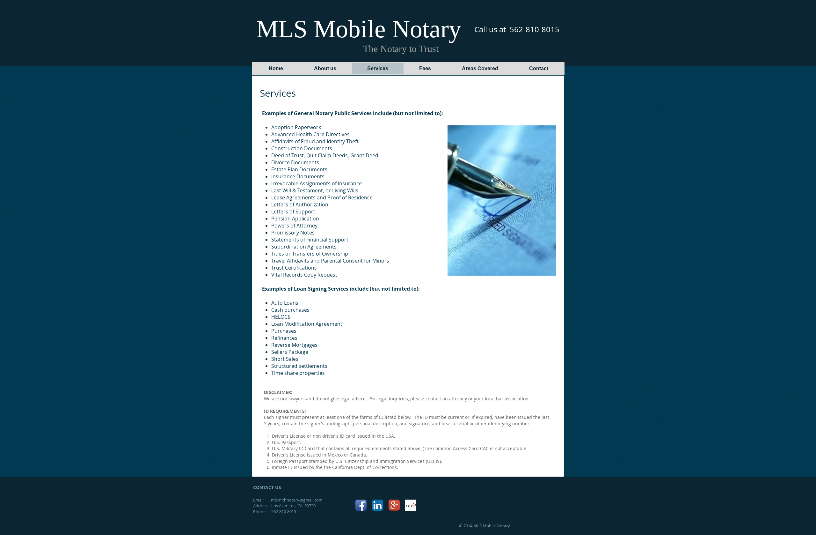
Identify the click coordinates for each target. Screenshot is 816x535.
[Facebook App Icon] (361, 505)
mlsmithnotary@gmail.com (297, 500)
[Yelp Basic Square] (410, 505)
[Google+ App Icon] (394, 505)
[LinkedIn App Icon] (377, 505)
